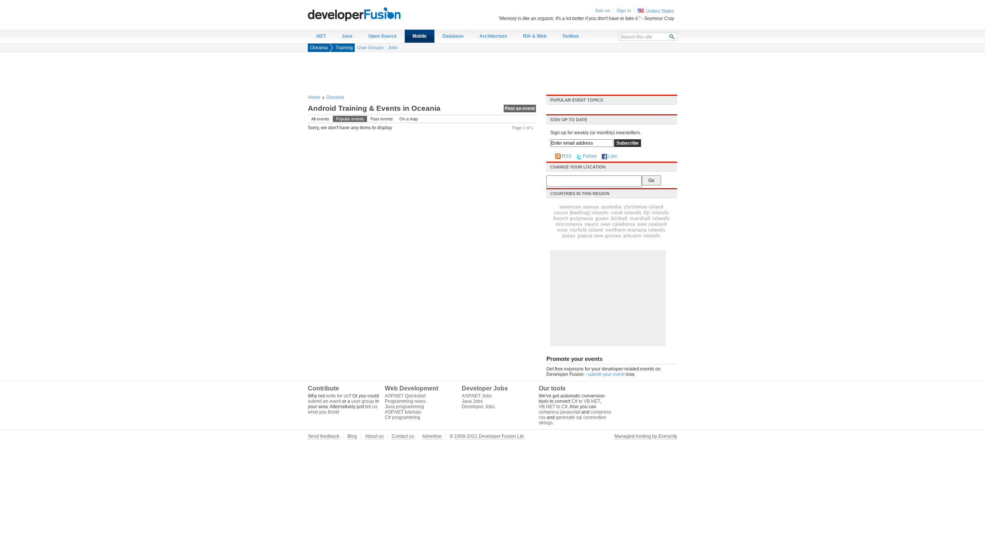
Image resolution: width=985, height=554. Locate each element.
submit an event (324, 401)
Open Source (382, 36)
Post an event (520, 108)
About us (374, 436)
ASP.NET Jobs (477, 396)
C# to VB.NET (585, 401)
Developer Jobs (478, 406)
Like (612, 156)
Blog (352, 436)
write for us (337, 396)
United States (660, 11)
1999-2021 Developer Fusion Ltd (489, 436)
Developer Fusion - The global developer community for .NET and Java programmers (373, 14)
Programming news (405, 401)
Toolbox (570, 36)
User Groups (370, 47)
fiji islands (656, 212)
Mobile (419, 36)
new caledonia (618, 224)
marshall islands (649, 218)
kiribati (619, 218)
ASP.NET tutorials (403, 412)
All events (320, 119)
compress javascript (559, 412)
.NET (321, 36)
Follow (590, 156)
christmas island (643, 207)
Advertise (432, 436)
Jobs (393, 47)
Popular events (350, 119)
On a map (408, 119)
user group (362, 401)
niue (562, 230)
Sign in (623, 10)
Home (314, 97)
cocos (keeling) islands (581, 212)
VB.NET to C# (553, 406)
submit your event (606, 374)
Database (453, 36)
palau (568, 236)
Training (344, 47)
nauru (591, 224)
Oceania (319, 47)
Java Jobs (472, 401)
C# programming (402, 417)
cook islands (626, 212)
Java (347, 36)
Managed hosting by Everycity (645, 436)
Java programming (404, 406)
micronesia (569, 224)
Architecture (493, 36)
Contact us (403, 436)
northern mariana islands (635, 230)
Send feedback (323, 436)
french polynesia (573, 218)
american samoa (579, 207)
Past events (382, 119)
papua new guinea (599, 236)
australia (611, 207)
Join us (602, 10)
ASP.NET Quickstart (405, 396)
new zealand (652, 224)
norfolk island (586, 230)
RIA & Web (534, 36)
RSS (566, 156)
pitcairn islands (641, 236)
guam (602, 218)
